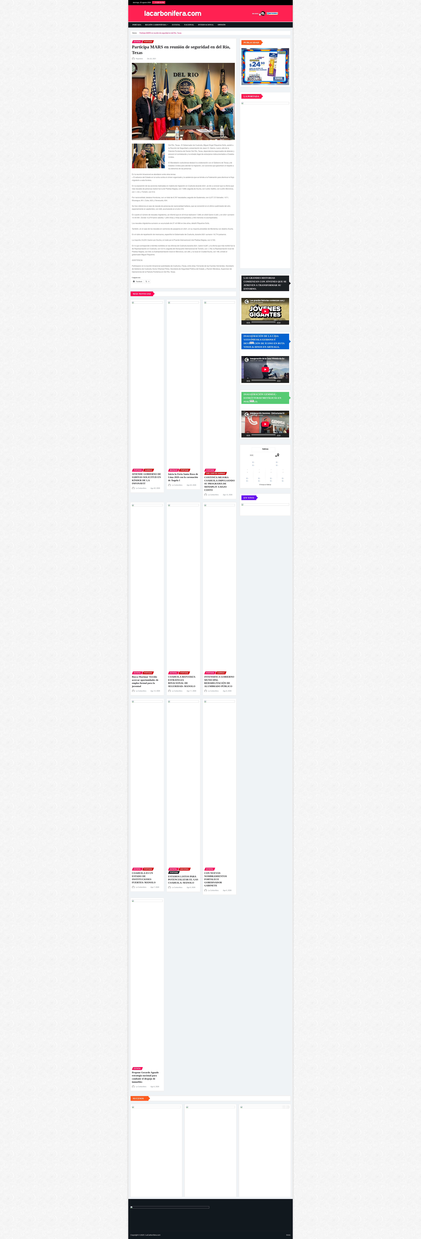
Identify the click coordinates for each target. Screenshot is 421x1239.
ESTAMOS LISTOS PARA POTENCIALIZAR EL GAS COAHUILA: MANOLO (183, 879)
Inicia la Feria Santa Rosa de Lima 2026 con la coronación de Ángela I (183, 477)
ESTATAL (176, 25)
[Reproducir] (244, 322)
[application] (265, 311)
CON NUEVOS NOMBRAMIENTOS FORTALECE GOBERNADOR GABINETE (215, 879)
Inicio (288, 1235)
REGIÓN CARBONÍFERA (156, 25)
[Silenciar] (283, 322)
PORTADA (136, 25)
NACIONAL (189, 25)
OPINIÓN (222, 25)
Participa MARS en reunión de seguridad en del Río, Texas (160, 33)
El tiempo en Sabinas (265, 484)
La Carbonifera (141, 488)
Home (134, 33)
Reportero (139, 58)
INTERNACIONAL (206, 25)
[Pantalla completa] (286, 322)
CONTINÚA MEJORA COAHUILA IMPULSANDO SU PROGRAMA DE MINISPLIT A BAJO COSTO (219, 483)
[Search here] (290, 24)
